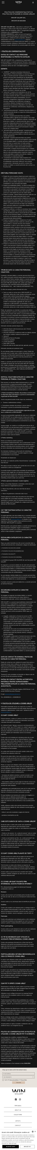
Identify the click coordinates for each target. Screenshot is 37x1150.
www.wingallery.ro (20, 39)
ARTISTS (17, 1121)
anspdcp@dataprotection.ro (12, 694)
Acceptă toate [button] (10, 1146)
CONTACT (18, 1125)
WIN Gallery (18, 1105)
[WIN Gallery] (18, 2)
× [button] (35, 1131)
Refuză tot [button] (27, 1146)
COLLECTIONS (18, 1114)
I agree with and (15, 1080)
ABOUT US (18, 1110)
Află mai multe (12, 1143)
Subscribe (18, 1082)
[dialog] (18, 1139)
